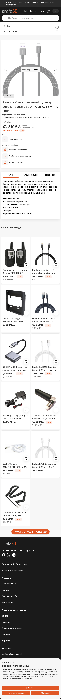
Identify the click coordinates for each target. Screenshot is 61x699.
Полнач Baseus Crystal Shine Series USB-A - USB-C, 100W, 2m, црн (44, 320)
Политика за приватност (15, 564)
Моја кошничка (9, 583)
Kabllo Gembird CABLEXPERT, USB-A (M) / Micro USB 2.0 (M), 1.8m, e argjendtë (15, 466)
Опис (10, 175)
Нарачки (6, 590)
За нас (5, 616)
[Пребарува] (5, 18)
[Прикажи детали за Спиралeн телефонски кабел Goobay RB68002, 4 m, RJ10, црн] (15, 497)
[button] (54, 71)
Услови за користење (12, 570)
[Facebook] (4, 555)
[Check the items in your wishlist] (42, 11)
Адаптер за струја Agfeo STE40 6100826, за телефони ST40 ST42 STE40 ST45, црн (15, 417)
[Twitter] (9, 555)
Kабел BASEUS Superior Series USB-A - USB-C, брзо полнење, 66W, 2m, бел (44, 466)
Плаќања (6, 622)
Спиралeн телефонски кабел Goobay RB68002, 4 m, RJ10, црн (14, 514)
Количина (6, 135)
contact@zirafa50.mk (12, 654)
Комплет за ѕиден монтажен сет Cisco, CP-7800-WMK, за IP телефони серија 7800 (15, 320)
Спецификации (30, 175)
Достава (6, 634)
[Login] (55, 11)
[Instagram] (14, 555)
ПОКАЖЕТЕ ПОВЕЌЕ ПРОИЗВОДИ (30, 532)
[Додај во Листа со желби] (26, 264)
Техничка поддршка (12, 628)
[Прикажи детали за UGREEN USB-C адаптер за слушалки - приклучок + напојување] (15, 351)
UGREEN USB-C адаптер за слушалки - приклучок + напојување (15, 369)
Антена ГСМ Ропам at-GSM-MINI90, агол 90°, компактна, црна (44, 417)
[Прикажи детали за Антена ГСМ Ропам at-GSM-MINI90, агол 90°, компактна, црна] (45, 400)
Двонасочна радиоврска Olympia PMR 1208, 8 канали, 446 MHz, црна (15, 272)
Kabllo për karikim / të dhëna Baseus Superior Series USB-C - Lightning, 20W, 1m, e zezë (45, 272)
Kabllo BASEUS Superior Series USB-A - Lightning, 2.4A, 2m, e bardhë (45, 369)
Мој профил (7, 602)
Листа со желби (9, 596)
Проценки (50, 175)
